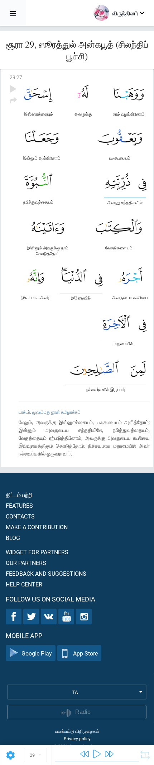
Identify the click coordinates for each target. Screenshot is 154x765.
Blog (13, 537)
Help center (24, 584)
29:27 (16, 77)
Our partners (26, 562)
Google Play (36, 653)
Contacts (20, 516)
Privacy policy (77, 738)
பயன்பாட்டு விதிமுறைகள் (77, 731)
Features (19, 505)
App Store (85, 653)
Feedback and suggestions (46, 573)
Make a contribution (37, 527)
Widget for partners (37, 552)
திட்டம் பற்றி (19, 494)
